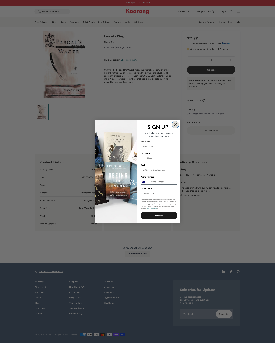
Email (143, 165)
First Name (145, 141)
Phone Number (147, 177)
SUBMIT (159, 215)
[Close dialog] (175, 124)
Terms (155, 208)
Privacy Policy (149, 208)
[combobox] (145, 181)
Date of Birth (146, 188)
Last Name (145, 153)
